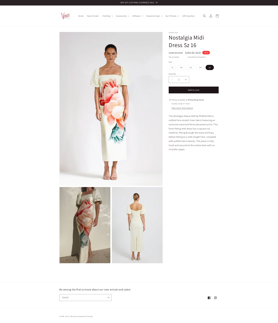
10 (182, 68)
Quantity (172, 74)
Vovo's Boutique (71, 316)
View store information (182, 108)
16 (210, 67)
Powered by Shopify (85, 316)
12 (192, 68)
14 (201, 68)
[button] (107, 16)
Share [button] (174, 158)
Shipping (183, 57)
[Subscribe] (108, 297)
